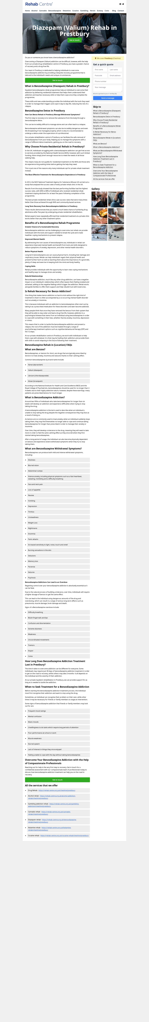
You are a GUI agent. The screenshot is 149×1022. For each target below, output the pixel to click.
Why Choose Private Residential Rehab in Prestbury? (105, 121)
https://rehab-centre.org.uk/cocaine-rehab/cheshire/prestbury (64, 835)
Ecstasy (100, 11)
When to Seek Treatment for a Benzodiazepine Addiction (104, 166)
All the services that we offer (104, 179)
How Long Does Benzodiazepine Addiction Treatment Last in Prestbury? (105, 158)
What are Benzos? (100, 144)
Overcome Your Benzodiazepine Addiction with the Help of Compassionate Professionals (105, 173)
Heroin (92, 11)
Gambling (84, 11)
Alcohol (34, 11)
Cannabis (43, 11)
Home (27, 11)
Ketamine (67, 11)
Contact (121, 11)
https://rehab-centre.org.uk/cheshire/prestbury (57, 790)
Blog (114, 11)
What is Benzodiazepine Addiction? (106, 147)
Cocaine (75, 11)
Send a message (107, 98)
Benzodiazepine (54, 11)
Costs (107, 11)
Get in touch (75, 40)
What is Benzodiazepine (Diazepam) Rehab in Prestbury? (107, 112)
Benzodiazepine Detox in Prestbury (106, 116)
